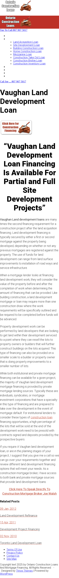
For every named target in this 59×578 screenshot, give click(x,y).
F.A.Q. (10, 72)
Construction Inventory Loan (29, 63)
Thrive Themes (24, 570)
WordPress (6, 573)
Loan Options (14, 66)
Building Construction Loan (28, 48)
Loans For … (13, 38)
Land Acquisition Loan (25, 41)
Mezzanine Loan (22, 54)
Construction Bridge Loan (27, 60)
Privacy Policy (15, 552)
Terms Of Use (14, 549)
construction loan (41, 417)
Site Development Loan (26, 45)
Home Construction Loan (27, 51)
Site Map (12, 558)
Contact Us (13, 76)
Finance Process (16, 69)
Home (10, 35)
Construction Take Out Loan (29, 57)
